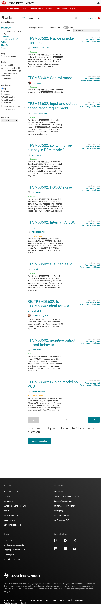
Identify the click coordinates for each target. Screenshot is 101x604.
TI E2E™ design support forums (66, 496)
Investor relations (11, 515)
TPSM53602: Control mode (50, 78)
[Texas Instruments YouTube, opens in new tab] (74, 550)
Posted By (5, 117)
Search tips (92, 18)
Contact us (58, 492)
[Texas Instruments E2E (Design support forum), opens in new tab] (65, 550)
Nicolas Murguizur (39, 113)
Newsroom (8, 501)
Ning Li (35, 269)
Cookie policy (22, 600)
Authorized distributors (13, 559)
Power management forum (90, 41)
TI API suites (9, 540)
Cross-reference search (63, 501)
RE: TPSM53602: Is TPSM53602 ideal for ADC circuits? (49, 306)
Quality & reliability (61, 515)
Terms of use (64, 600)
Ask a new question (39, 441)
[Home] (19, 3)
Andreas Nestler (38, 232)
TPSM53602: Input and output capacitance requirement (52, 105)
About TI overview (11, 492)
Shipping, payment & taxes (14, 550)
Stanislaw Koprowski (40, 48)
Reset (22, 18)
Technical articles (36, 9)
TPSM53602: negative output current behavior (51, 342)
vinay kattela (37, 155)
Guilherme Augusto (40, 315)
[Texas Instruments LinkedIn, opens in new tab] (55, 550)
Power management (92, 39)
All (2, 25)
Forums (24, 9)
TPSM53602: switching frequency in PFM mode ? (50, 147)
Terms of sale (50, 600)
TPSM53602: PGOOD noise (50, 187)
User (98, 2)
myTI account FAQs (62, 520)
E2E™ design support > (11, 9)
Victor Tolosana (38, 392)
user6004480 (37, 192)
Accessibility (9, 600)
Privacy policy (36, 600)
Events (6, 511)
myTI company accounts (14, 545)
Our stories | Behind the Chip (15, 506)
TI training (49, 9)
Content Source (7, 22)
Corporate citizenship (12, 525)
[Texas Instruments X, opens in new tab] (74, 541)
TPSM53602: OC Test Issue (50, 264)
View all (6, 36)
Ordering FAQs (10, 554)
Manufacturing (10, 520)
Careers (7, 496)
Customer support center (64, 506)
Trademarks (78, 600)
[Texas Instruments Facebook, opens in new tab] (65, 541)
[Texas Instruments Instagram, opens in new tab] (55, 541)
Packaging (58, 511)
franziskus (36, 83)
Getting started (61, 9)
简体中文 (73, 9)
